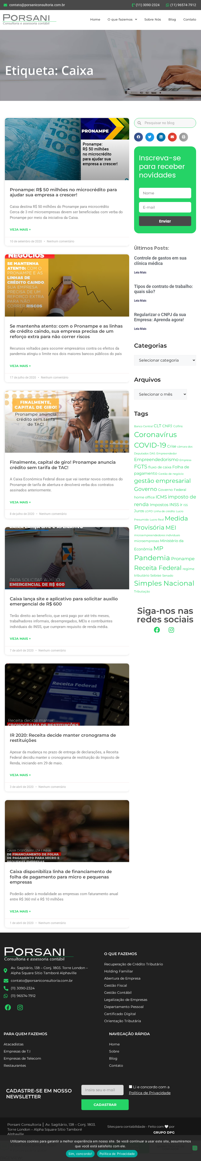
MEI (170, 527)
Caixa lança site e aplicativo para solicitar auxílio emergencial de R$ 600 (64, 601)
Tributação (142, 591)
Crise (171, 446)
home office (144, 497)
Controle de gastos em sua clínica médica (160, 260)
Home (95, 19)
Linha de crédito (164, 511)
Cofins (178, 426)
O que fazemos (120, 19)
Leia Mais (140, 272)
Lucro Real (157, 519)
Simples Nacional (164, 583)
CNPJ (167, 426)
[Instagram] (171, 630)
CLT (157, 425)
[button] (138, 137)
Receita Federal (158, 567)
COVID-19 (150, 445)
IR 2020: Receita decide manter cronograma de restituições (63, 738)
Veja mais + (20, 229)
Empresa (185, 460)
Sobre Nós (152, 19)
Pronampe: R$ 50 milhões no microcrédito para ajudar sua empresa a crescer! (63, 192)
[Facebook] (157, 630)
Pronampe (183, 558)
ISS (185, 505)
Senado (167, 575)
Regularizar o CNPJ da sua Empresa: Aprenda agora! (160, 317)
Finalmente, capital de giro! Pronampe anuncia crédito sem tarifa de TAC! (63, 465)
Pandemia (152, 558)
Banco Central (143, 426)
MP (158, 548)
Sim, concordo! (80, 1154)
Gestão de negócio (171, 473)
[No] (194, 1148)
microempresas (146, 541)
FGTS (140, 466)
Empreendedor (166, 453)
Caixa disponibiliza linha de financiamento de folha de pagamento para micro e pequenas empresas (61, 877)
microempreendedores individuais (157, 535)
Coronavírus (155, 434)
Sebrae (155, 575)
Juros (139, 511)
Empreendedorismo (156, 459)
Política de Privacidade (117, 1154)
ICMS (161, 497)
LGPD (149, 511)
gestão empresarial (162, 480)
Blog (172, 19)
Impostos (159, 504)
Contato (189, 19)
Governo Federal (172, 489)
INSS (174, 504)
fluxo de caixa (159, 467)
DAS (152, 453)
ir (181, 504)
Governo (145, 489)
